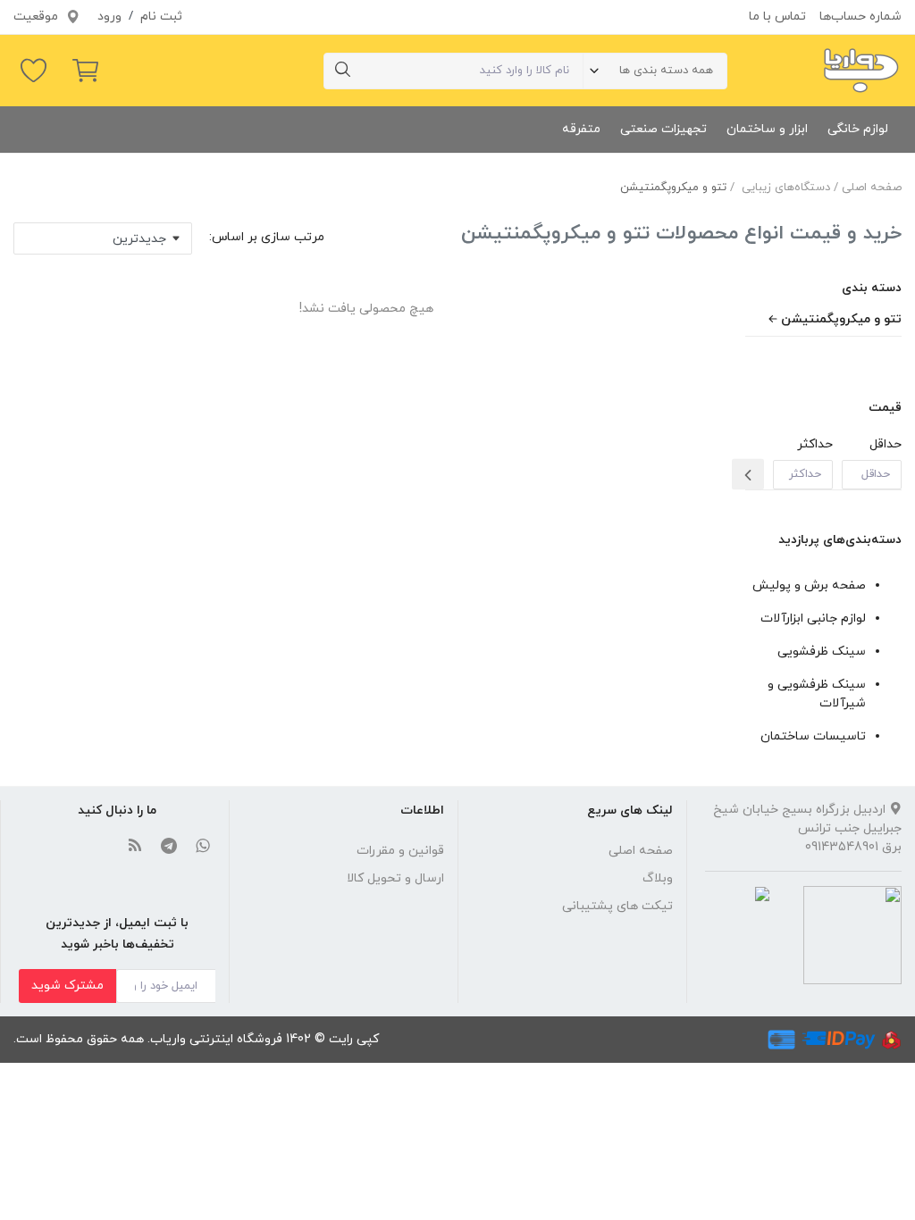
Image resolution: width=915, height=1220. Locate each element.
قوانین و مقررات (400, 850)
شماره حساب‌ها (860, 16)
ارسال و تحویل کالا (395, 878)
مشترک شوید (67, 985)
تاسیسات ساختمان (813, 736)
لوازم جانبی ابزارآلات (813, 618)
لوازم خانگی (857, 129)
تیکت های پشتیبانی (617, 906)
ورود (109, 16)
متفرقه (581, 129)
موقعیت (37, 16)
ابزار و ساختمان (767, 129)
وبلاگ (657, 878)
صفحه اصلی (872, 188)
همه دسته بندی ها (666, 71)
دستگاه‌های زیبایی (786, 188)
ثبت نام (161, 16)
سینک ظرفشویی (821, 651)
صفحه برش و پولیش (809, 585)
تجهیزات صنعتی (663, 129)
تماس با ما (777, 16)
